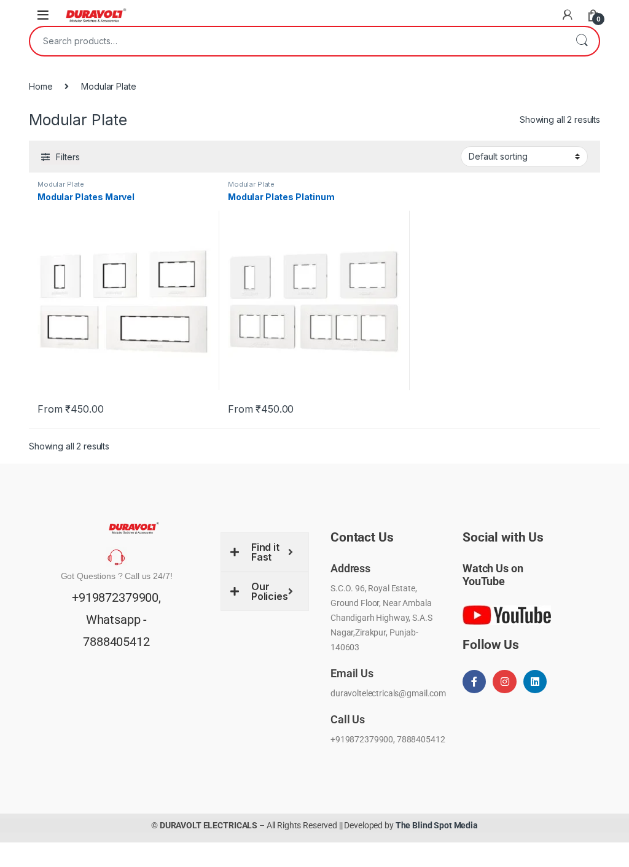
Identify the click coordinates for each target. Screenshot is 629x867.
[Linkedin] (535, 681)
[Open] (43, 15)
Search (582, 41)
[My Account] (567, 14)
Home (40, 86)
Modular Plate (60, 184)
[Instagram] (504, 681)
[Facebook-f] (474, 681)
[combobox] (297, 41)
